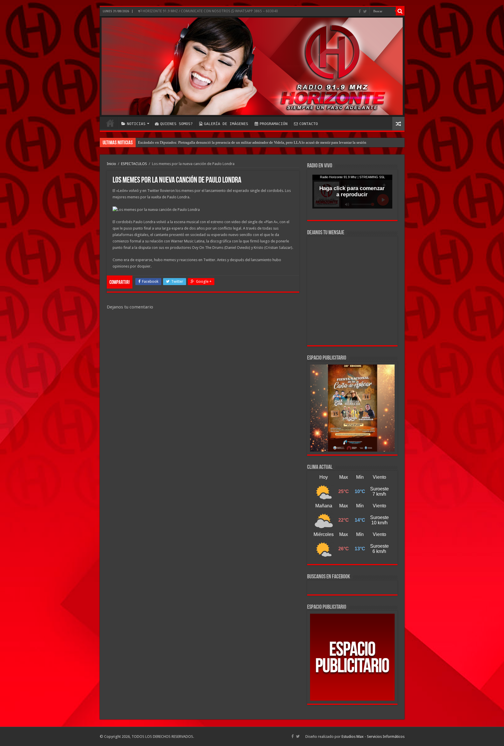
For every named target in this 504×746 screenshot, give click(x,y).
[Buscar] (400, 11)
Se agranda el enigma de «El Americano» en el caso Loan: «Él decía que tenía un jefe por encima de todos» (222, 142)
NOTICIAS (136, 124)
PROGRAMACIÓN (274, 124)
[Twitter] (365, 11)
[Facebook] (359, 11)
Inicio (111, 164)
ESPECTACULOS (134, 164)
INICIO (110, 123)
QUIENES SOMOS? (176, 124)
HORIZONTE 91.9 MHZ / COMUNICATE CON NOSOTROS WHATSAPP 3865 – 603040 (210, 11)
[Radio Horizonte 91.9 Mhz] (252, 66)
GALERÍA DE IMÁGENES (226, 124)
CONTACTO (308, 124)
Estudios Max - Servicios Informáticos (373, 736)
